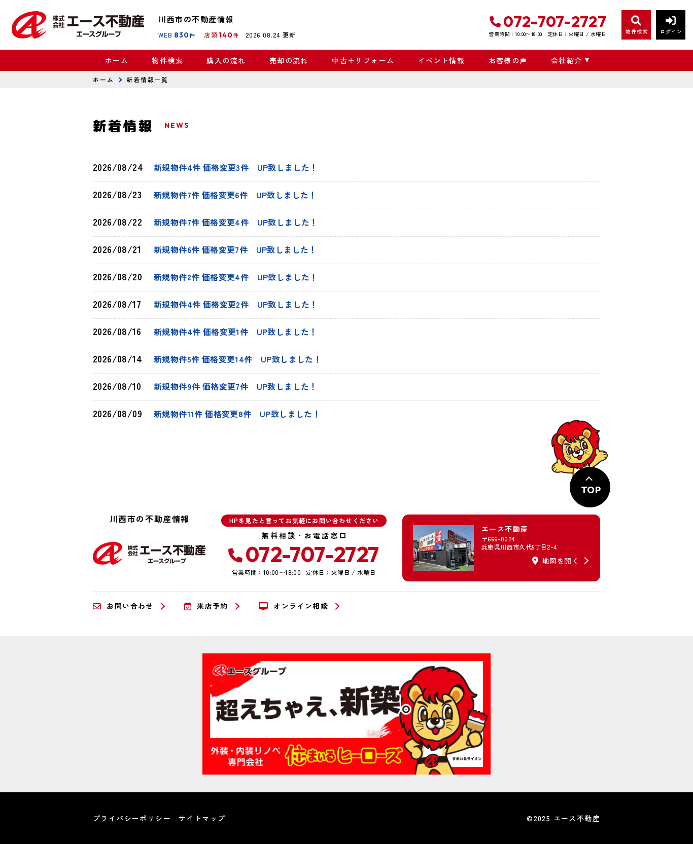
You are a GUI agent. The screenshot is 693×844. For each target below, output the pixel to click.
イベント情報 (441, 60)
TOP (591, 490)
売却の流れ (288, 60)
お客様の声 (508, 60)
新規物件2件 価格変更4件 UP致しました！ (236, 277)
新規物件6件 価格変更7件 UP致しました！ (235, 249)
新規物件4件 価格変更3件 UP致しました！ (236, 167)
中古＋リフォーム (363, 60)
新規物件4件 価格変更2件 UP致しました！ (236, 304)
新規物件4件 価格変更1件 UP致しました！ (236, 331)
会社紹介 (566, 60)
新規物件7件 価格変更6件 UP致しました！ (235, 195)
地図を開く (560, 561)
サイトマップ (202, 818)
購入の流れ (226, 60)
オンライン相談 (300, 606)
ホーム (116, 60)
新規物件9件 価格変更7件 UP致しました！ (236, 386)
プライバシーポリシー (132, 818)
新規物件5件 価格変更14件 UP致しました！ (238, 359)
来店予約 (212, 606)
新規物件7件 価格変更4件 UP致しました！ (236, 222)
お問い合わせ (130, 606)
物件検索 (167, 60)
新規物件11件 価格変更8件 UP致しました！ (237, 414)
